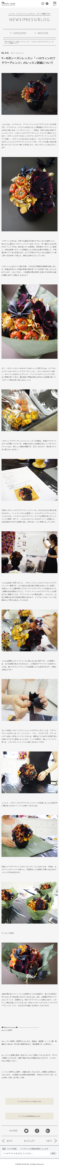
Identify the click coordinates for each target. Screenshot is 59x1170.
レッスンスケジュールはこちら (29, 1101)
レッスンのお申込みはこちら (29, 1116)
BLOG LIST (29, 1141)
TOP (6, 42)
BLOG (11, 42)
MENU (55, 5)
